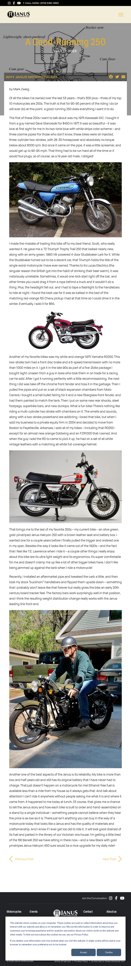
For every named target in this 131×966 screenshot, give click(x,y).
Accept (83, 952)
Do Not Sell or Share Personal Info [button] (107, 961)
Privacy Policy (81, 961)
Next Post (110, 859)
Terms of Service (62, 961)
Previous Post (24, 859)
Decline (109, 952)
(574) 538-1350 (49, 3)
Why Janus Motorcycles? (31, 77)
